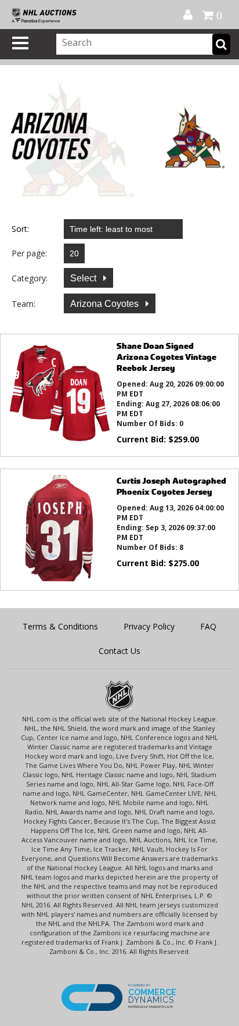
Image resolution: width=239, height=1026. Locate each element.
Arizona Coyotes (105, 304)
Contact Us (119, 650)
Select (84, 278)
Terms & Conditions (60, 626)
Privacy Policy (149, 626)
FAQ (208, 626)
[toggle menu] (20, 43)
